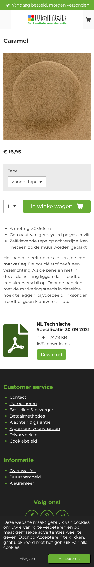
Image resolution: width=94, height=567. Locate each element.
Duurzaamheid (25, 477)
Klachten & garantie (30, 422)
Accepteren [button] (69, 558)
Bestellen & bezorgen (32, 409)
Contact (18, 397)
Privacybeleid (24, 434)
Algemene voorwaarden (35, 428)
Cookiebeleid (23, 441)
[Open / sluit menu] (5, 19)
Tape (13, 171)
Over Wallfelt (23, 470)
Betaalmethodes (27, 416)
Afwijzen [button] (27, 558)
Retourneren (23, 403)
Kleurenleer (22, 483)
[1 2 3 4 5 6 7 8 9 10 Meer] (11, 206)
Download (51, 354)
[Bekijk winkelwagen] (88, 19)
